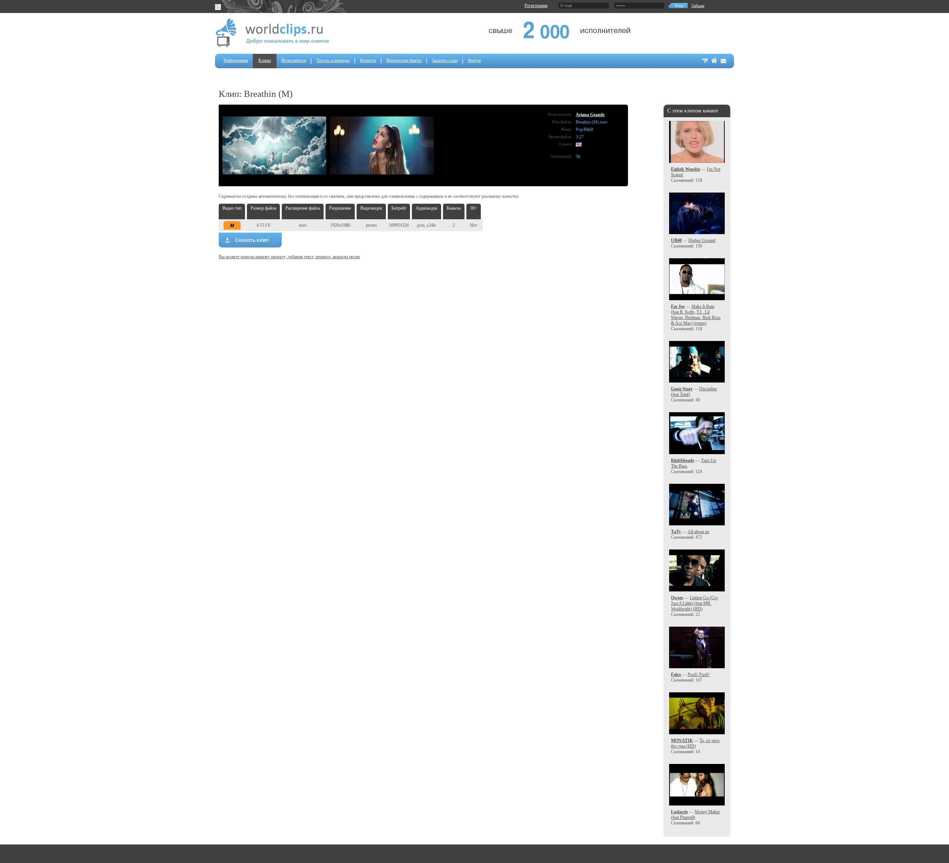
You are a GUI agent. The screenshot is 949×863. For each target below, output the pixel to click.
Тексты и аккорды (333, 60)
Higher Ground (701, 240)
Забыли (697, 5)
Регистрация (536, 5)
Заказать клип (444, 60)
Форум (474, 60)
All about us (698, 531)
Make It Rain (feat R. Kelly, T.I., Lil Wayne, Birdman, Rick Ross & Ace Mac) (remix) (696, 315)
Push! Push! (699, 674)
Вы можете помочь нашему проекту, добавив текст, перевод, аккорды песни (289, 256)
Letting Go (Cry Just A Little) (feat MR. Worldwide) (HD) (694, 603)
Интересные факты (403, 60)
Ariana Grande (590, 114)
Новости (368, 60)
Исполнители (293, 60)
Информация (236, 60)
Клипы (264, 60)
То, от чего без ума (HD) (695, 743)
